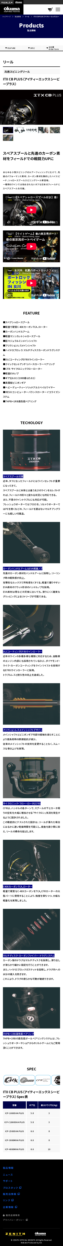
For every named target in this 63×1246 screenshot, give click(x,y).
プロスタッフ (10, 1187)
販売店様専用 (13, 1215)
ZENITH (7, 2)
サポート (8, 1181)
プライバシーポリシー (14, 1219)
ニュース (8, 1174)
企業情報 (8, 1207)
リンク (6, 1200)
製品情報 (18, 16)
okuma (18, 2)
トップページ (6, 16)
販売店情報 (9, 1194)
